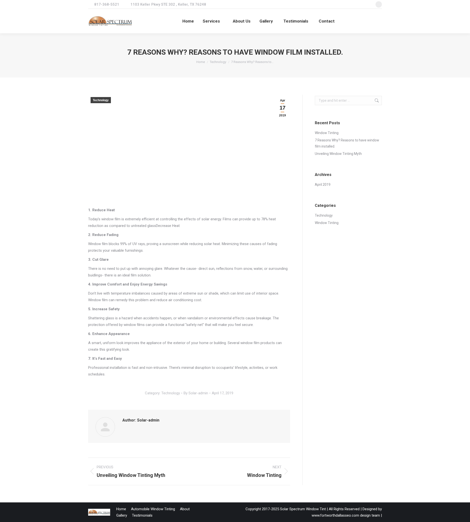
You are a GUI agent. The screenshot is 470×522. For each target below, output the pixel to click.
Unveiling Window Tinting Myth (338, 154)
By (196, 393)
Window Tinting (327, 133)
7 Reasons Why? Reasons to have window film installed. (347, 143)
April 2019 (322, 184)
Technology (101, 100)
